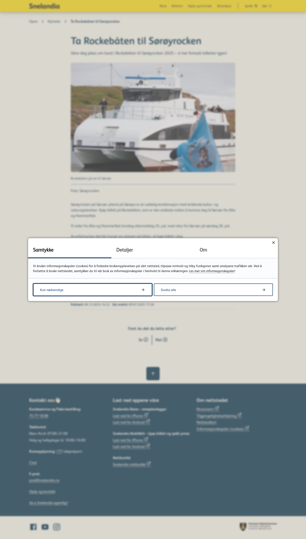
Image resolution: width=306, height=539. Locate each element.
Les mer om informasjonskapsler (211, 271)
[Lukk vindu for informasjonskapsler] (273, 242)
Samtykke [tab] (43, 249)
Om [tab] (203, 249)
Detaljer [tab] (124, 249)
